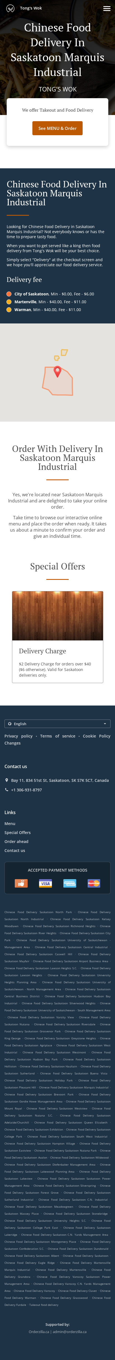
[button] (107, 8)
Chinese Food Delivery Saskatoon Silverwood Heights (58, 1003)
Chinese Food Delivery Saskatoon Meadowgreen (38, 1207)
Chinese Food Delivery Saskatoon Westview (57, 1108)
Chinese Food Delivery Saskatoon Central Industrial (71, 947)
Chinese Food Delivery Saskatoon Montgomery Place (40, 1242)
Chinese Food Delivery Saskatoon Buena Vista (73, 1073)
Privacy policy (18, 736)
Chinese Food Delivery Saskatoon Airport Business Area (70, 961)
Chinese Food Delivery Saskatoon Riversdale (64, 1024)
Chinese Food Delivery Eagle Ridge (29, 1263)
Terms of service (57, 736)
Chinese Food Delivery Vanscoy (34, 1291)
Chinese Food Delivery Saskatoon (85, 1256)
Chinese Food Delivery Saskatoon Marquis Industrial (74, 1087)
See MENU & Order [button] (57, 128)
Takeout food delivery (43, 1305)
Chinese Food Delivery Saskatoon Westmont (54, 1052)
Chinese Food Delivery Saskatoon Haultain (48, 1066)
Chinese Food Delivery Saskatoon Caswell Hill (38, 954)
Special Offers (17, 832)
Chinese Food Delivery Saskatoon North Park (38, 912)
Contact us (14, 850)
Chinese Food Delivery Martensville (60, 1270)
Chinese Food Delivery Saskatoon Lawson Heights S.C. (40, 968)
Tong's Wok (30, 8)
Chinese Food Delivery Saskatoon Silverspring (64, 1185)
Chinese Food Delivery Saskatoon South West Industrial (67, 1136)
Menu (9, 823)
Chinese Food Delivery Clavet (77, 1291)
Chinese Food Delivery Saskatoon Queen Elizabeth (70, 1122)
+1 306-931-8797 (26, 789)
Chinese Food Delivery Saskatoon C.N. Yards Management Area (64, 1235)
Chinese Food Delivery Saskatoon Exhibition (33, 1129)
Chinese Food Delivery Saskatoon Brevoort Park (38, 1094)
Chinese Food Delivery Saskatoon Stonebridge (76, 1214)
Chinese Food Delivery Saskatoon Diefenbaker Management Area (49, 1164)
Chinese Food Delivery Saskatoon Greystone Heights (60, 1038)
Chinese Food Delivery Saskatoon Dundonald (78, 1249)
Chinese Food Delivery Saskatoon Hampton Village (39, 1143)
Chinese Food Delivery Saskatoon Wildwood (79, 1157)
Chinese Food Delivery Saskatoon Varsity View (41, 1017)
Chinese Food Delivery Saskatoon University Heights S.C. (45, 1221)
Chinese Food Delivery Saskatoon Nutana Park (65, 1150)
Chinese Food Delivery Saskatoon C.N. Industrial (73, 1200)
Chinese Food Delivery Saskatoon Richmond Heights (59, 926)
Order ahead (16, 841)
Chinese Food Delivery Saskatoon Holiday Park (38, 1080)
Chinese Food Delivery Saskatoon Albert (31, 1256)
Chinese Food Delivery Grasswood (64, 1298)
